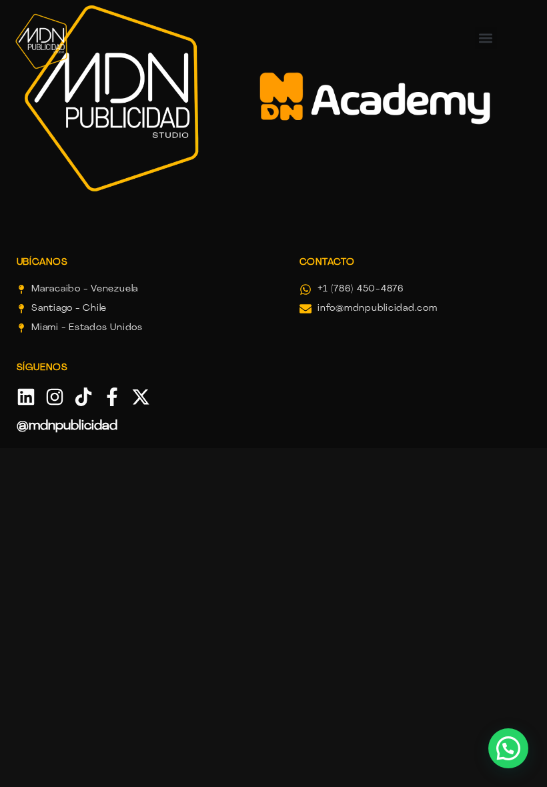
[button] (508, 748)
